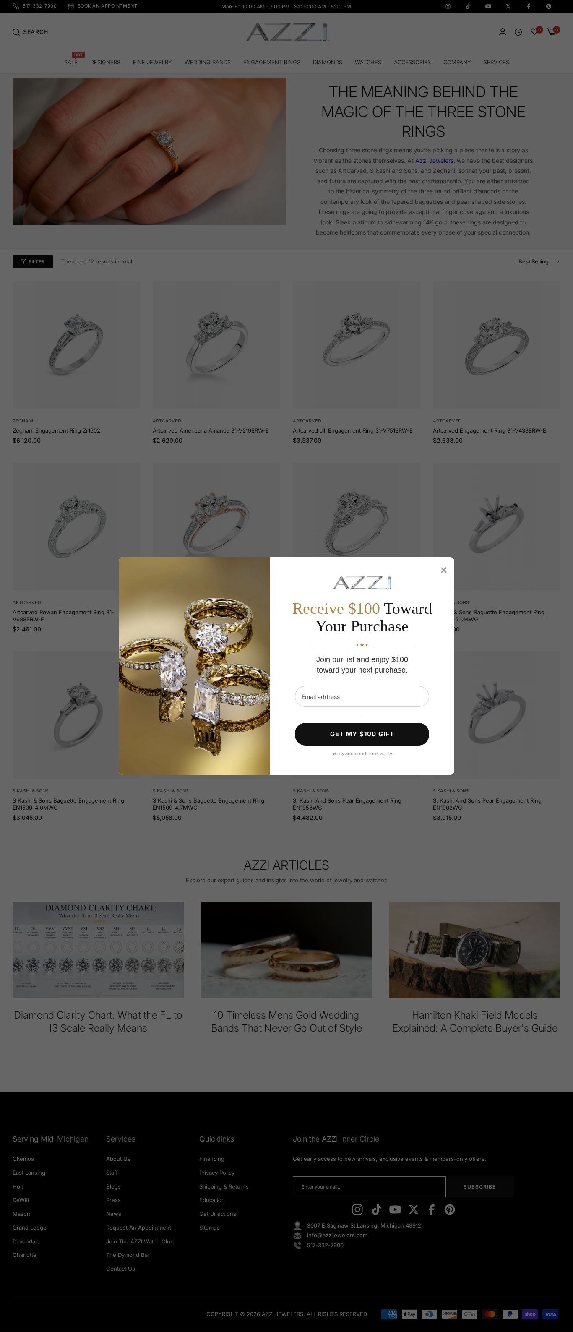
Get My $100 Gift (362, 734)
